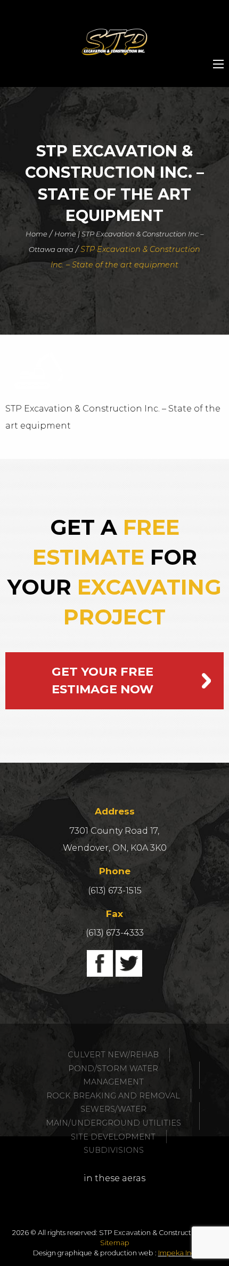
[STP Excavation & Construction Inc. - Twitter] (129, 963)
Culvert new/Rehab (113, 1054)
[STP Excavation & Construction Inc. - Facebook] (100, 963)
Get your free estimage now (102, 680)
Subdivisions (114, 1150)
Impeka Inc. (177, 1253)
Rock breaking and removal (113, 1096)
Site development (113, 1137)
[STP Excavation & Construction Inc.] (114, 41)
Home (36, 234)
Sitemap (114, 1243)
